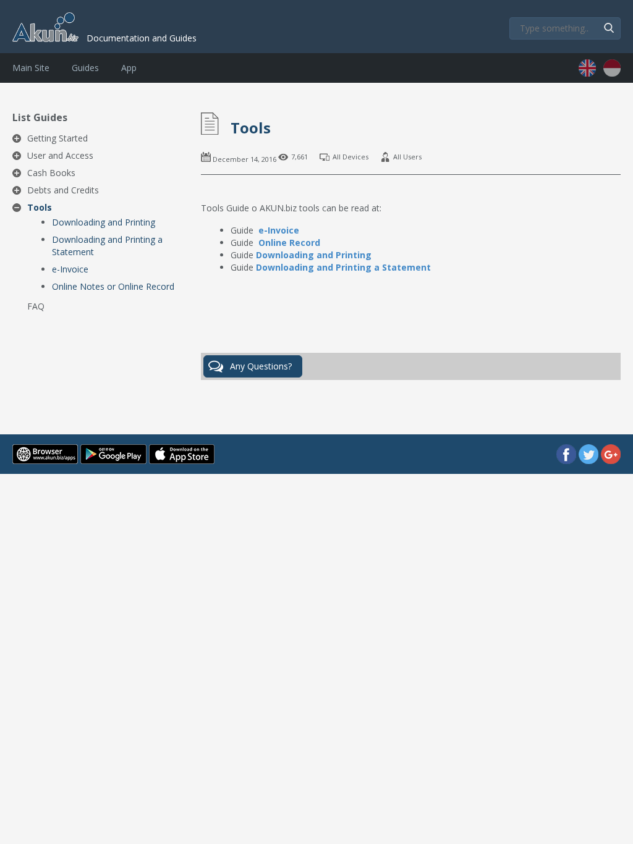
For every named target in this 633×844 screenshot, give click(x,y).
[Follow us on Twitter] (590, 460)
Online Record (289, 242)
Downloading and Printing (103, 222)
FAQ (36, 306)
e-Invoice (70, 269)
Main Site (30, 68)
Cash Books (51, 173)
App (129, 68)
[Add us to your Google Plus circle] (611, 460)
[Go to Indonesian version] (612, 73)
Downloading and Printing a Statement (107, 246)
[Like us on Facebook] (567, 460)
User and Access (60, 155)
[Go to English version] (588, 73)
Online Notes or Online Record (113, 286)
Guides (85, 68)
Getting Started (57, 138)
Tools (39, 207)
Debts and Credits (63, 190)
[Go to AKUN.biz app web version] (46, 460)
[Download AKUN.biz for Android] (114, 460)
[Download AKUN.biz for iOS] (182, 460)
